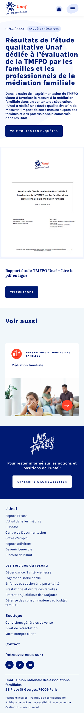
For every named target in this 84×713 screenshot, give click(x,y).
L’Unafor (11, 527)
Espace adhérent (18, 544)
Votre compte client (20, 634)
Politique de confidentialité (48, 697)
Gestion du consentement (22, 707)
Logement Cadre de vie (23, 578)
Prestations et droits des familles (31, 589)
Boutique (13, 615)
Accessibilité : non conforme (52, 702)
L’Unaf (11, 508)
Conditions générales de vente (29, 622)
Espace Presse (16, 516)
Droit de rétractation (21, 628)
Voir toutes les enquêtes (34, 131)
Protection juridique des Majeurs (31, 595)
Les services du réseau (26, 565)
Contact (12, 644)
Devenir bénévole (18, 549)
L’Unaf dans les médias (23, 521)
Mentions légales (16, 697)
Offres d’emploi (17, 538)
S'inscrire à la (42, 481)
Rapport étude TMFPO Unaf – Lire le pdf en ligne (39, 273)
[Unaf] (16, 8)
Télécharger (22, 292)
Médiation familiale (27, 365)
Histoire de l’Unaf (18, 555)
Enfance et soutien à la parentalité (32, 583)
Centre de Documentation (25, 532)
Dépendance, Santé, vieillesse (28, 572)
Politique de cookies (18, 702)
